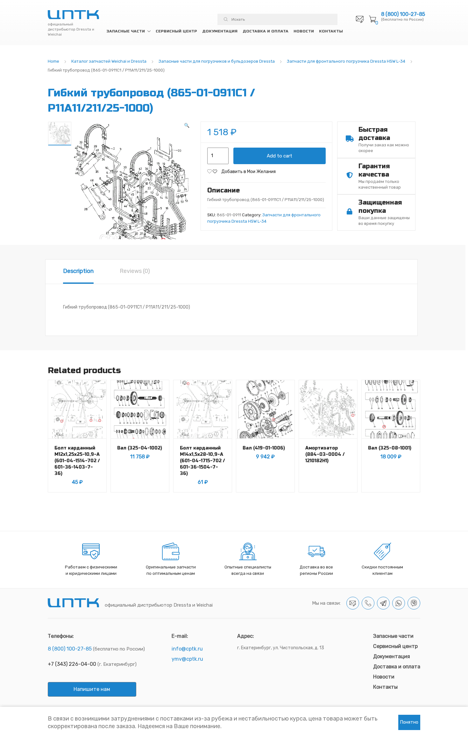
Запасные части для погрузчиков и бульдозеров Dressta (217, 61)
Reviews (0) (135, 271)
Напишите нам (92, 689)
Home (53, 61)
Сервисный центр (176, 31)
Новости (304, 31)
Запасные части (125, 31)
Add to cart (279, 156)
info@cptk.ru (187, 649)
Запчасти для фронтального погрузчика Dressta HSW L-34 (346, 61)
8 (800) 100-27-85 (403, 14)
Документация (220, 31)
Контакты (331, 31)
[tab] (78, 272)
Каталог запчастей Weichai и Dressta (108, 61)
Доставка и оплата (265, 31)
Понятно (409, 722)
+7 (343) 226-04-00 (72, 664)
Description (78, 271)
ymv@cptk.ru (187, 659)
